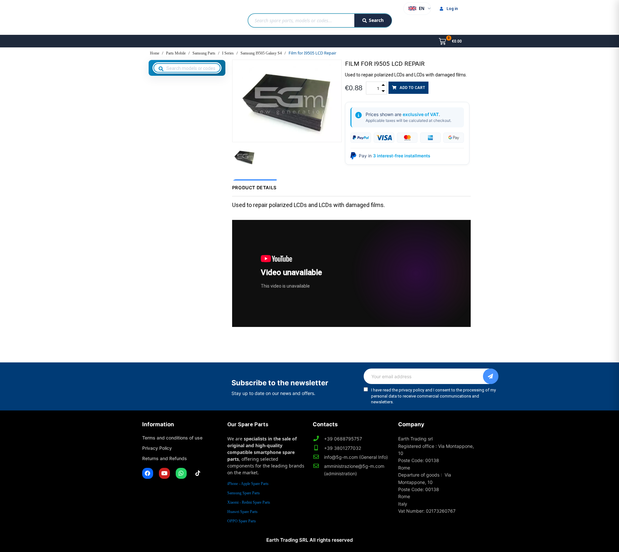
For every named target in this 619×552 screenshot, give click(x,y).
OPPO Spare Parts (241, 521)
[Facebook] (147, 473)
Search (376, 20)
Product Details (254, 187)
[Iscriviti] (490, 376)
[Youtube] (164, 473)
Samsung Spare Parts (243, 493)
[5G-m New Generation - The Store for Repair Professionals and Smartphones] (175, 17)
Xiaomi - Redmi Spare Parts (248, 502)
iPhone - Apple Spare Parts (248, 483)
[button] (408, 88)
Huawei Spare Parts (242, 511)
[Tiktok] (197, 473)
